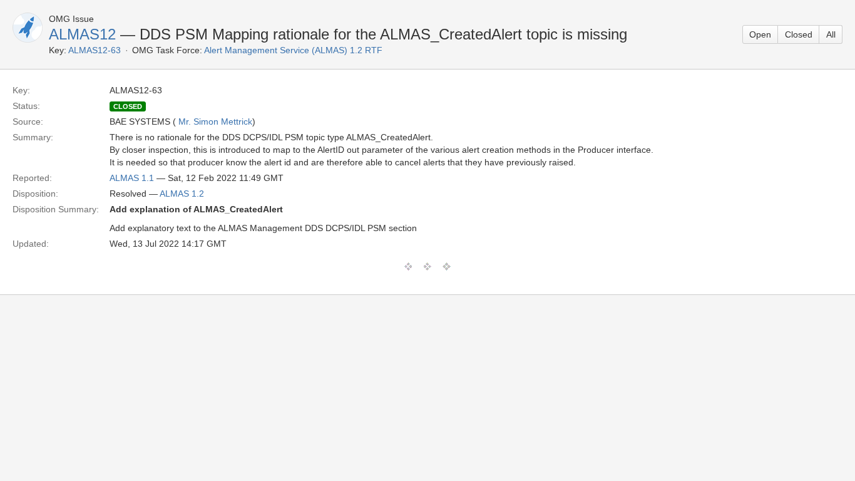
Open (760, 34)
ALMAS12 (82, 34)
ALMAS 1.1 (132, 178)
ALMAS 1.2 (182, 194)
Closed (798, 34)
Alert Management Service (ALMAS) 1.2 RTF (293, 50)
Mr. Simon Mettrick (215, 121)
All (831, 34)
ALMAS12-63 (94, 50)
